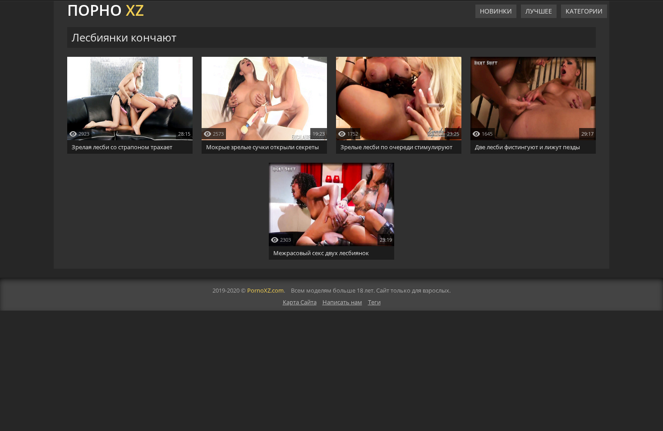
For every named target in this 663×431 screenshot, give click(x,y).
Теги (374, 302)
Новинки (496, 11)
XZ (105, 9)
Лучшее (538, 11)
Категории (584, 11)
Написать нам (342, 302)
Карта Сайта (300, 302)
